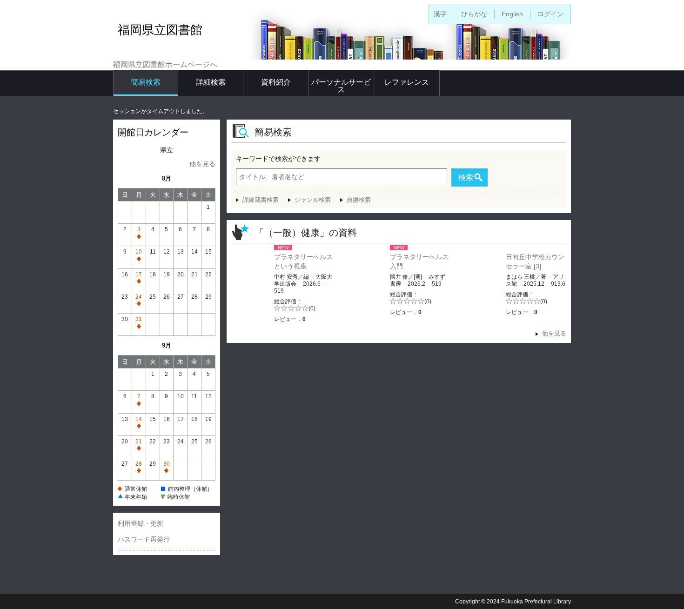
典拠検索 (359, 199)
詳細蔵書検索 (260, 199)
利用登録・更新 (140, 523)
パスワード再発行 (144, 539)
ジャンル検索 (313, 199)
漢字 (440, 14)
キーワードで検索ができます (278, 158)
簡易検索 (146, 82)
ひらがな (474, 14)
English (512, 14)
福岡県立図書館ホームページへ (165, 64)
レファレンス (406, 82)
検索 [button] (465, 177)
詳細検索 (211, 82)
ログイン (550, 14)
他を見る (202, 163)
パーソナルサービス (341, 86)
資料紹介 (276, 82)
